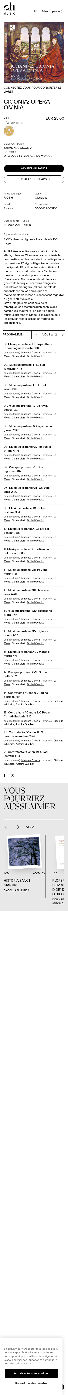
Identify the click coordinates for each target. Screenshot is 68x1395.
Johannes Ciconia (18, 147)
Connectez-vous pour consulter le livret (32, 89)
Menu (45, 11)
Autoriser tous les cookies (31, 1373)
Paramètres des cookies (31, 1383)
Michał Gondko (35, 356)
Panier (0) (58, 11)
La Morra (44, 155)
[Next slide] (16, 827)
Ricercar (9, 208)
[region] (31, 1366)
